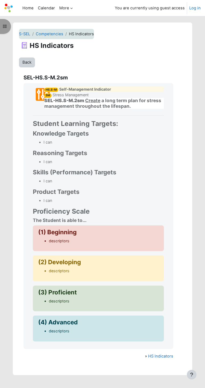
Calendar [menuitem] (46, 8)
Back (26, 62)
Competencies (49, 34)
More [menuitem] (64, 8)
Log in (195, 8)
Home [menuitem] (28, 8)
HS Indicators (160, 356)
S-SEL (24, 34)
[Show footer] (191, 374)
